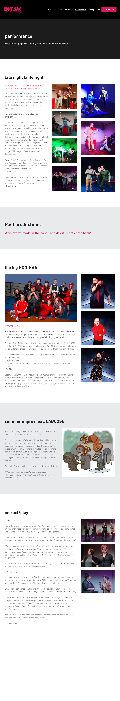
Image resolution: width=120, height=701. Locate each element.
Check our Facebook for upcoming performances (24, 87)
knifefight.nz (10, 116)
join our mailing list (30, 43)
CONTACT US (109, 9)
